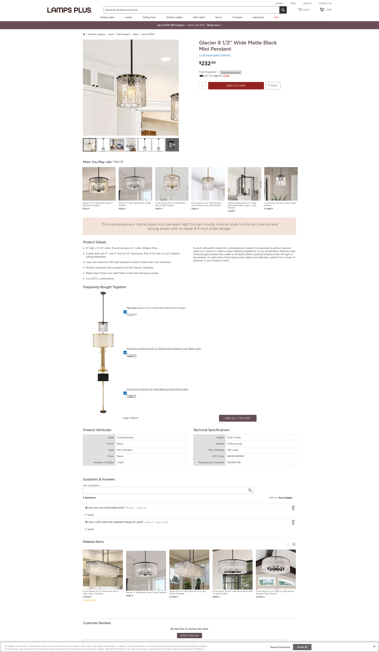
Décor (218, 17)
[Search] (283, 10)
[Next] (294, 543)
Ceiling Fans (149, 17)
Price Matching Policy (230, 72)
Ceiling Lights (107, 17)
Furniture (237, 17)
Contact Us (325, 3)
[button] (89, 144)
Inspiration (258, 17)
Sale (276, 17)
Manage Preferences (280, 647)
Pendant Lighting (96, 34)
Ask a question (91, 483)
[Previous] (288, 543)
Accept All (302, 647)
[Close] (374, 646)
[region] (189, 647)
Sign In (307, 3)
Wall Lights (199, 17)
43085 (226, 75)
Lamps (128, 17)
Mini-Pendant (123, 34)
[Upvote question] (293, 505)
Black (135, 34)
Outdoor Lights (174, 17)
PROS (293, 3)
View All (118, 161)
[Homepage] (84, 34)
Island (111, 34)
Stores (279, 3)
